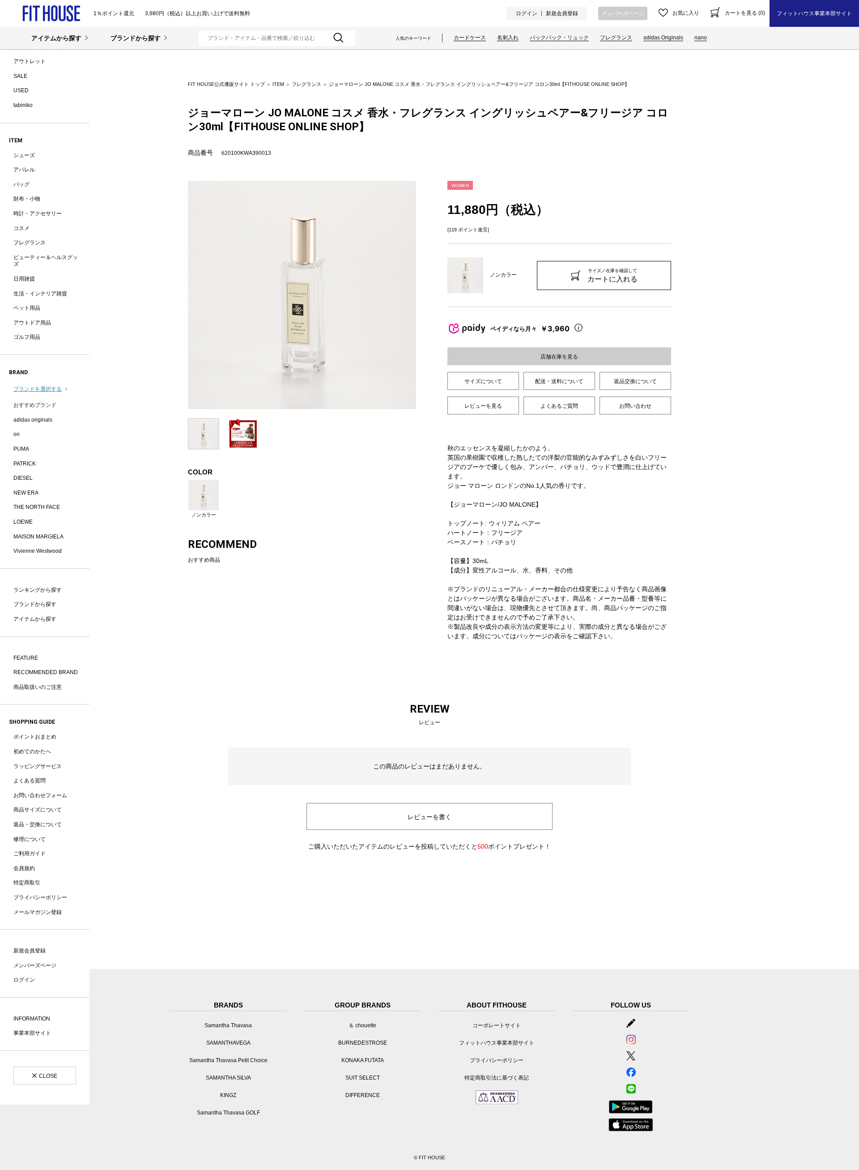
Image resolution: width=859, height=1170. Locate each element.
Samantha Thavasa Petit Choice (228, 1060)
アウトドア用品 (32, 323)
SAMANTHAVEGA (228, 1043)
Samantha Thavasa (228, 1025)
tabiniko (23, 105)
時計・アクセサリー (37, 213)
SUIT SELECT (362, 1078)
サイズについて (483, 381)
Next (422, 294)
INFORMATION (31, 1019)
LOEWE (23, 522)
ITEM (278, 84)
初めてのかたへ (32, 751)
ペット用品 (26, 308)
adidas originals (32, 420)
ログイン (526, 13)
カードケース (470, 37)
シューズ (24, 155)
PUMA (21, 449)
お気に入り (685, 13)
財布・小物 (26, 199)
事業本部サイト (32, 1033)
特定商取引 (26, 883)
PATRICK (24, 464)
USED (21, 90)
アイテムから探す (56, 38)
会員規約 (24, 868)
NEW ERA (25, 493)
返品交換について (635, 381)
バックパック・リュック (559, 37)
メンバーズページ (622, 13)
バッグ (21, 184)
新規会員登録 (562, 13)
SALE (20, 76)
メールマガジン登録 (37, 912)
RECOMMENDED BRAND (45, 672)
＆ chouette (362, 1025)
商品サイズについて (37, 810)
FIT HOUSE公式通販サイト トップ (226, 84)
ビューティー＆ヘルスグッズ (45, 261)
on (16, 434)
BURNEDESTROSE (362, 1043)
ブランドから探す (136, 38)
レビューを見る (483, 406)
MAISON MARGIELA (38, 537)
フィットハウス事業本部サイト (814, 13)
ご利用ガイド (29, 853)
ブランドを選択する (37, 389)
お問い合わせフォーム (40, 795)
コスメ (21, 228)
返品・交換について (37, 824)
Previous (181, 294)
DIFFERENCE (362, 1095)
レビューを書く (429, 816)
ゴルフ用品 (26, 337)
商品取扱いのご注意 (37, 687)
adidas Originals (663, 37)
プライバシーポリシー (40, 897)
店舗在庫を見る (559, 357)
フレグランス (616, 37)
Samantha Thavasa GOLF (228, 1113)
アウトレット (29, 61)
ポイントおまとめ (34, 737)
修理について (29, 839)
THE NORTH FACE (36, 507)
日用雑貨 (24, 279)
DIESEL (23, 478)
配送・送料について (559, 381)
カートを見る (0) (745, 13)
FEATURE (25, 658)
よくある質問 (29, 780)
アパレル (24, 170)
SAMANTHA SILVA (228, 1078)
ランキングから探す (37, 590)
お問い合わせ (635, 406)
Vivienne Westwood (37, 551)
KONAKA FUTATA (362, 1060)
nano (700, 37)
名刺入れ (508, 37)
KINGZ (228, 1095)
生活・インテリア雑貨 (40, 293)
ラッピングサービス (37, 766)
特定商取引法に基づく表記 (496, 1078)
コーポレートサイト (496, 1025)
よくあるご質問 (559, 406)
